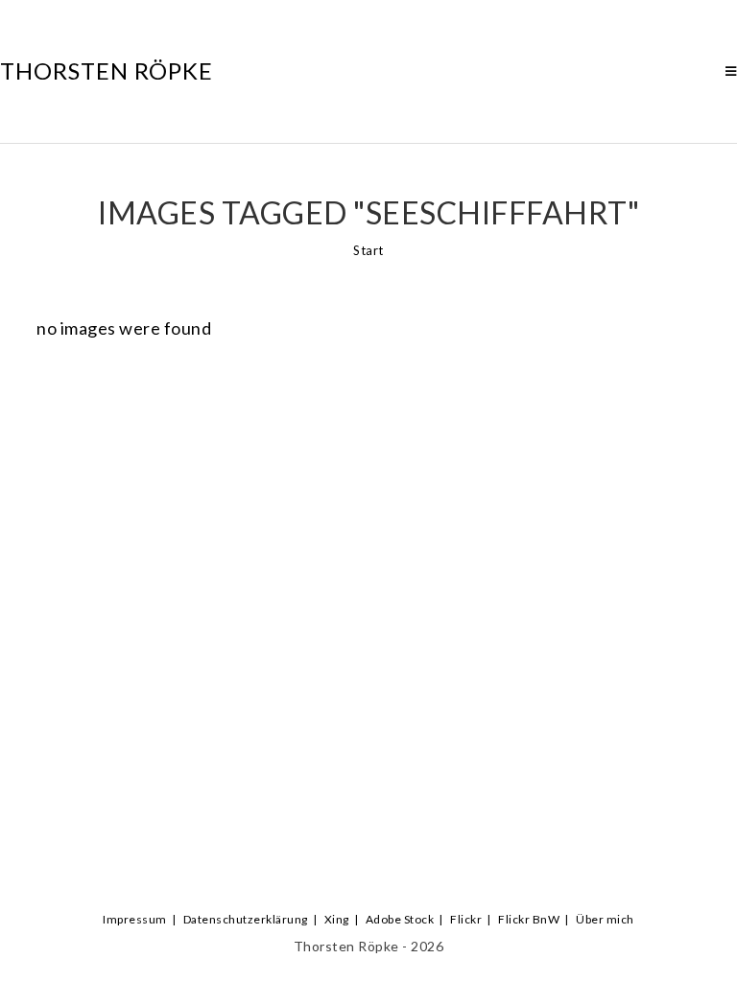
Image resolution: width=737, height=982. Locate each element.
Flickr (466, 919)
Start (368, 250)
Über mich (605, 919)
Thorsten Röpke (106, 70)
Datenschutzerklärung (245, 919)
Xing (336, 919)
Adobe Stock (400, 919)
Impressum (135, 919)
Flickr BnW (528, 919)
